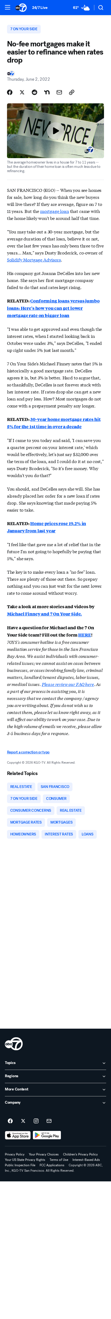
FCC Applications (52, 1165)
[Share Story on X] (22, 92)
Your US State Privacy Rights (25, 1159)
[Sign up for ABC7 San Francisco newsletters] (49, 1121)
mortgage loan (54, 211)
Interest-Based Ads (86, 1159)
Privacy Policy (15, 1154)
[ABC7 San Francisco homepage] (21, 7)
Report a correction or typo (28, 752)
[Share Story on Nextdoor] (46, 92)
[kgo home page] (14, 1043)
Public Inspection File (20, 1165)
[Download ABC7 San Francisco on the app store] (18, 1135)
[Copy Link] (71, 92)
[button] (7, 7)
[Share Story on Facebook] (9, 92)
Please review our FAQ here (68, 684)
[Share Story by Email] (59, 92)
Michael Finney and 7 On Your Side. (44, 614)
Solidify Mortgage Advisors (34, 259)
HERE (84, 635)
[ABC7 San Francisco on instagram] (36, 1121)
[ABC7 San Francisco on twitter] (23, 1121)
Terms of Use (59, 1159)
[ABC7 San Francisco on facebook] (10, 1121)
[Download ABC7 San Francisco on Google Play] (47, 1135)
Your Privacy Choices (44, 1154)
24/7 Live (39, 7)
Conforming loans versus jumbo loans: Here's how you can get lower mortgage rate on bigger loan (53, 308)
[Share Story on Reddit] (34, 92)
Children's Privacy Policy (80, 1154)
